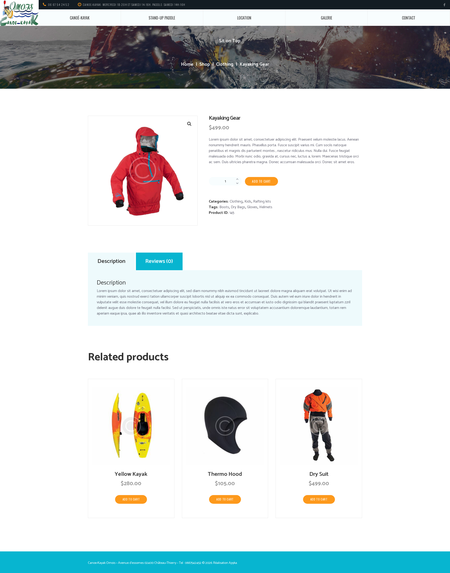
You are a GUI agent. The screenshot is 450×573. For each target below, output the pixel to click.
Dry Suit (319, 474)
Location (244, 18)
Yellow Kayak (131, 474)
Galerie (326, 18)
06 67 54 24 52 (58, 5)
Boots (224, 207)
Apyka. (233, 563)
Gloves (252, 207)
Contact (408, 18)
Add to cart (261, 181)
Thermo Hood (225, 474)
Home (187, 64)
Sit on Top (229, 41)
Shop (204, 64)
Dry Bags (238, 207)
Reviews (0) (159, 261)
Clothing (224, 64)
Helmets (265, 207)
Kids (247, 201)
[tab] (111, 261)
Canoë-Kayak (80, 18)
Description (111, 261)
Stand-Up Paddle (162, 18)
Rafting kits (262, 201)
